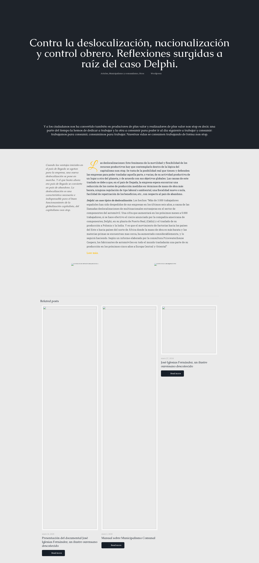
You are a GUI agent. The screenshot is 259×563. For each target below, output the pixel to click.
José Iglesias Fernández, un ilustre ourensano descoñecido (184, 364)
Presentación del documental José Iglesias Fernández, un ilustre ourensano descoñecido (69, 542)
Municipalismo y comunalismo (123, 73)
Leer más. (92, 252)
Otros (141, 73)
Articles (104, 73)
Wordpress (156, 73)
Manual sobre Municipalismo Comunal (128, 538)
